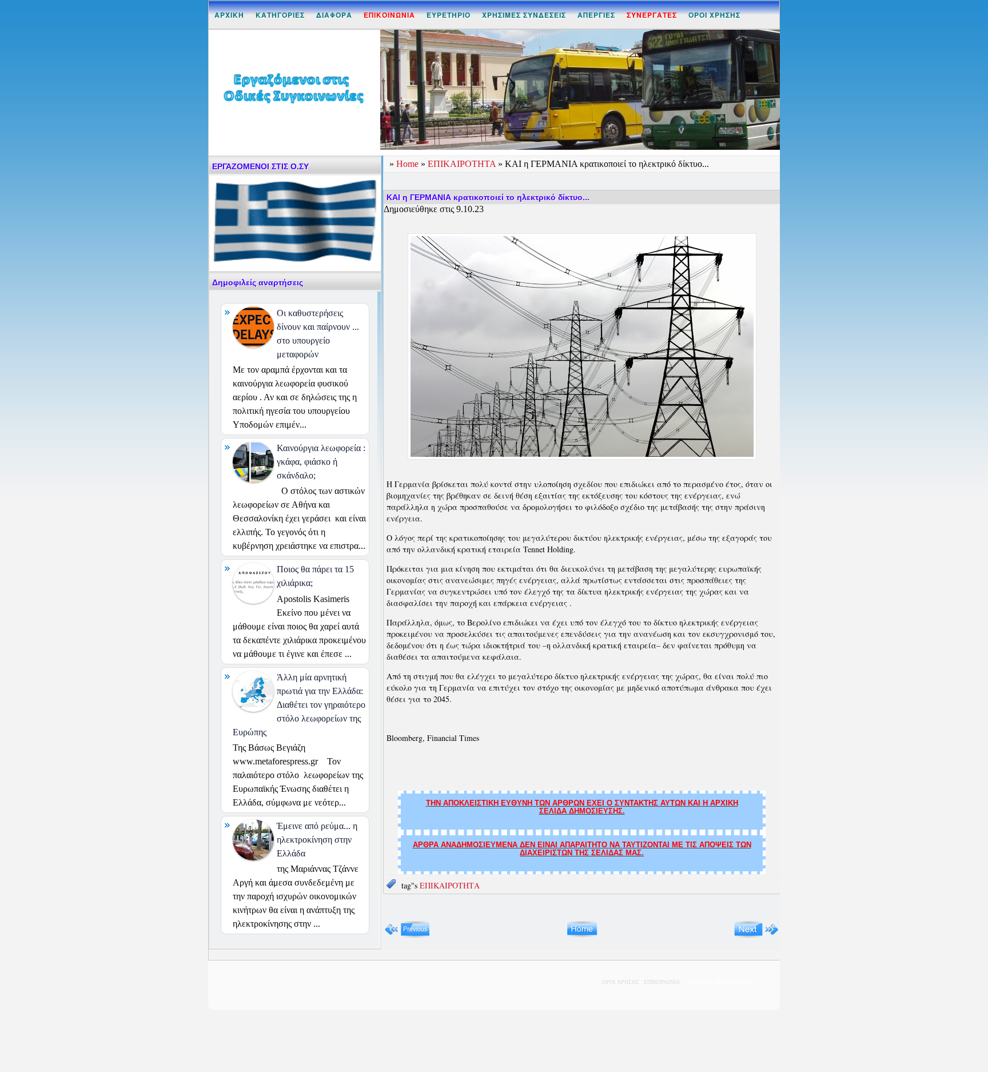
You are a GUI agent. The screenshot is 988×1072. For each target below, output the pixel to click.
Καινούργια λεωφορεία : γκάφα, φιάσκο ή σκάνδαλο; (321, 461)
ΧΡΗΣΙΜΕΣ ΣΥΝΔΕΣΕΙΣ (524, 15)
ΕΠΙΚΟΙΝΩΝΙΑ (661, 982)
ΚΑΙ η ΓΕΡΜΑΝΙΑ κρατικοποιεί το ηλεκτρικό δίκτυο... (488, 197)
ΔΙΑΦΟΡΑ (334, 15)
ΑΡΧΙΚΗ (229, 15)
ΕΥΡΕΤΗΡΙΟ (449, 15)
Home (408, 164)
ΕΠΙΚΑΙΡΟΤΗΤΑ (463, 164)
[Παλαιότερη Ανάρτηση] (756, 935)
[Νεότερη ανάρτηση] (407, 935)
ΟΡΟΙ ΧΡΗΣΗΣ (714, 15)
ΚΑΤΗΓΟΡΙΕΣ (280, 15)
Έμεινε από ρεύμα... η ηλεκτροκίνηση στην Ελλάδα (317, 839)
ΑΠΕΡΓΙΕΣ (596, 15)
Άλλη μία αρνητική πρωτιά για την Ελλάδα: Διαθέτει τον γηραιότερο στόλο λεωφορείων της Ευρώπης (299, 704)
